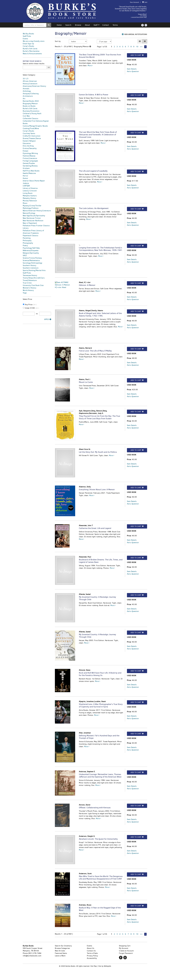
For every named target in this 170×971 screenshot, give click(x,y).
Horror (25, 176)
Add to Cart (136, 55)
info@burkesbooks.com (32, 956)
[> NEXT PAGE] (145, 46)
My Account (123, 948)
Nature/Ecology (29, 213)
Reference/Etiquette (30, 250)
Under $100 (31, 308)
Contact (105, 25)
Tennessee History (30, 275)
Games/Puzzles (29, 163)
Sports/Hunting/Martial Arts (34, 270)
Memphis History (29, 198)
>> (141, 46)
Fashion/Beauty (29, 156)
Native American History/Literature (37, 210)
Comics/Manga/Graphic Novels (35, 126)
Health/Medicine (29, 173)
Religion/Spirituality (31, 253)
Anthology (27, 91)
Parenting (26, 238)
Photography (28, 243)
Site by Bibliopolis (104, 966)
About (87, 25)
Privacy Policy (92, 956)
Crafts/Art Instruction (31, 136)
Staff (96, 25)
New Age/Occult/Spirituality (34, 215)
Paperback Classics (30, 235)
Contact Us (91, 951)
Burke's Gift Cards (30, 48)
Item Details (132, 69)
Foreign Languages (30, 161)
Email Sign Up (28, 43)
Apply (46, 319)
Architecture (28, 96)
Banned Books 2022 (31, 101)
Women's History (29, 288)
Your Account (134, 2)
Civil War (26, 116)
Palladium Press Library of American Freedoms (33, 231)
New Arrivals (60, 951)
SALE (25, 255)
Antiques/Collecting (31, 93)
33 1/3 (25, 78)
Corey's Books (28, 46)
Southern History (29, 265)
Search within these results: (34, 63)
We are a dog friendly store (33, 41)
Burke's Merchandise (31, 51)
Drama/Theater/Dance (32, 138)
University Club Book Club (33, 285)
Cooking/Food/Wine (31, 128)
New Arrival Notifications (135, 34)
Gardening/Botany (30, 166)
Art (24, 98)
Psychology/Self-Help (31, 248)
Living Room (27, 193)
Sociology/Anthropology (32, 263)
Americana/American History (34, 86)
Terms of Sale (92, 953)
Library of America (30, 188)
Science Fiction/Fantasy (32, 258)
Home (59, 25)
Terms (115, 25)
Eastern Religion (29, 141)
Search (68, 25)
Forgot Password (126, 953)
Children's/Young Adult (32, 113)
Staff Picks (27, 36)
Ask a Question (133, 71)
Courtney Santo (29, 133)
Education (27, 143)
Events (25, 38)
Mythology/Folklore (30, 208)
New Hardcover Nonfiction (33, 220)
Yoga (25, 293)
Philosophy (27, 240)
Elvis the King (28, 146)
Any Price (30, 304)
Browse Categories (62, 948)
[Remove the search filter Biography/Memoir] (90, 46)
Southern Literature (30, 268)
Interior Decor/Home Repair (34, 181)
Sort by (58, 41)
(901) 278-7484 (34, 953)
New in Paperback (30, 223)
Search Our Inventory (63, 946)
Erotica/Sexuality (30, 148)
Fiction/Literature (30, 158)
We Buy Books (28, 34)
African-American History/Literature (30, 82)
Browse (78, 25)
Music (25, 203)
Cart (145, 2)
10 (137, 46)
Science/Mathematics (31, 260)
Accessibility (92, 958)
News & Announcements (32, 53)
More (90, 65)
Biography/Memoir (30, 103)
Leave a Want (60, 956)
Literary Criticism (30, 191)
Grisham (26, 168)
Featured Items (61, 953)
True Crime (27, 283)
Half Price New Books (31, 171)
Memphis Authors (30, 196)
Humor (25, 178)
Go (49, 67)
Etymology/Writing (30, 153)
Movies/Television (30, 201)
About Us (90, 948)
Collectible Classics (30, 118)
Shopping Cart (124, 946)
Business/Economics (31, 111)
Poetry (25, 245)
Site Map (93, 966)
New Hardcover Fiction (32, 218)
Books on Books (29, 106)
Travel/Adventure (30, 280)
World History (28, 290)
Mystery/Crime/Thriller (32, 205)
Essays (25, 151)
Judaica (26, 183)
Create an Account (126, 951)
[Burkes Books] (64, 11)
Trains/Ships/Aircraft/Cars (34, 278)
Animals (26, 88)
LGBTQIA (26, 186)
